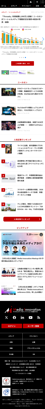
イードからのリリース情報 (23, 373)
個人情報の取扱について (17, 367)
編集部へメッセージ (12, 364)
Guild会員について (34, 361)
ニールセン (22, 82)
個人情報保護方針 (31, 367)
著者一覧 (7, 361)
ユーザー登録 (33, 326)
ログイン (12, 326)
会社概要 (32, 370)
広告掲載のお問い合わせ (26, 364)
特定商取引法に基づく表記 (20, 370)
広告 (37, 6)
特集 (11, 348)
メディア (14, 6)
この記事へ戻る (23, 63)
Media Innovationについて (20, 361)
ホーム (3, 6)
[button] (7, 39)
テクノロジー (26, 6)
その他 (11, 354)
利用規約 (38, 364)
